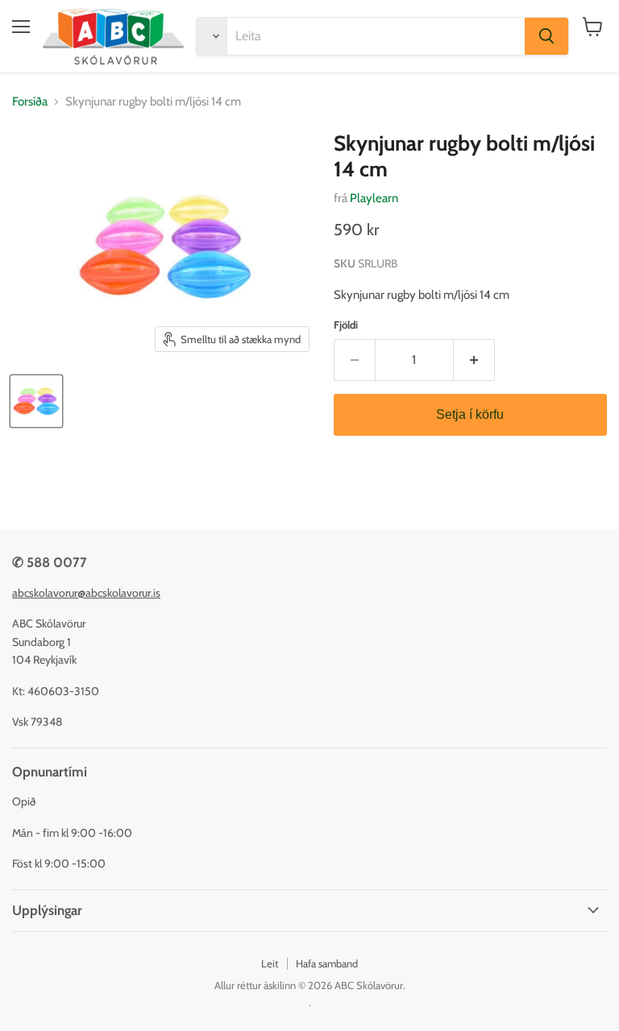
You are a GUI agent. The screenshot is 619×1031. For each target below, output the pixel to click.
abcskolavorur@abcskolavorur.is (86, 593)
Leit (269, 963)
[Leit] (546, 36)
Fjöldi (346, 325)
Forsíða (30, 102)
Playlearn (374, 198)
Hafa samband (327, 963)
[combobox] (376, 36)
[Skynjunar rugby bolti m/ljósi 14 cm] (36, 401)
